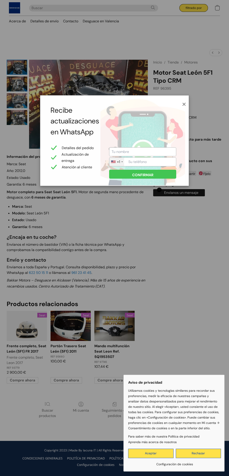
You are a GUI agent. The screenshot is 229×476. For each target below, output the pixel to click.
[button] (151, 453)
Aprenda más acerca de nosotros (152, 442)
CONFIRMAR (142, 175)
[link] (174, 462)
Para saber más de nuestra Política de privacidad (163, 436)
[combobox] (116, 162)
